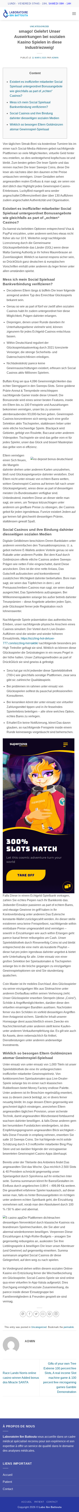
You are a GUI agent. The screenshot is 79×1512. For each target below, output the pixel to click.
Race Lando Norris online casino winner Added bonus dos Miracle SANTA (21, 1377)
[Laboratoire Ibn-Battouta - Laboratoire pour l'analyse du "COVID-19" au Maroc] (21, 13)
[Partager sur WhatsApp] (23, 1314)
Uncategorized (39, 26)
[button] (74, 13)
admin (55, 58)
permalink (69, 1327)
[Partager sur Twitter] (36, 1314)
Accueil (7, 1474)
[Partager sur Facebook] (29, 1314)
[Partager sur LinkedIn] (56, 1314)
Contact (8, 1489)
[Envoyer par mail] (43, 1314)
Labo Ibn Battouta (50, 1507)
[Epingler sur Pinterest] (49, 1314)
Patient (7, 1481)
